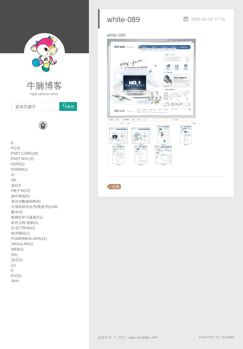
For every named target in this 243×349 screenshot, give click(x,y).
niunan (228, 337)
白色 (115, 187)
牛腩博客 (44, 85)
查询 (68, 106)
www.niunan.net (143, 337)
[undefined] (151, 78)
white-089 (123, 18)
